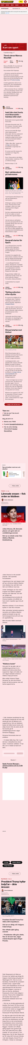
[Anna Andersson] (2, 928)
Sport (7, 5)
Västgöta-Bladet (9, 308)
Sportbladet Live (16, 8)
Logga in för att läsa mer (13, 408)
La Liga (7, 495)
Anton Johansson (8, 504)
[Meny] (23, 5)
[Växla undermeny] (26, 8)
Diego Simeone (8, 903)
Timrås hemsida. (8, 81)
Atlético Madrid (16, 900)
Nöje (12, 5)
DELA (20, 61)
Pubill (8, 770)
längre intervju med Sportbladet (13, 377)
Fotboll (3, 495)
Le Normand (8, 777)
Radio (17, 5)
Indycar (10, 916)
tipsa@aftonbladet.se (16, 428)
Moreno (17, 772)
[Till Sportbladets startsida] (7, 1)
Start (2, 5)
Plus (21, 1)
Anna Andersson (8, 928)
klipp (8, 146)
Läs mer (7, 13)
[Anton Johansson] (2, 504)
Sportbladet (5, 8)
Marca (12, 737)
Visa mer (13, 781)
